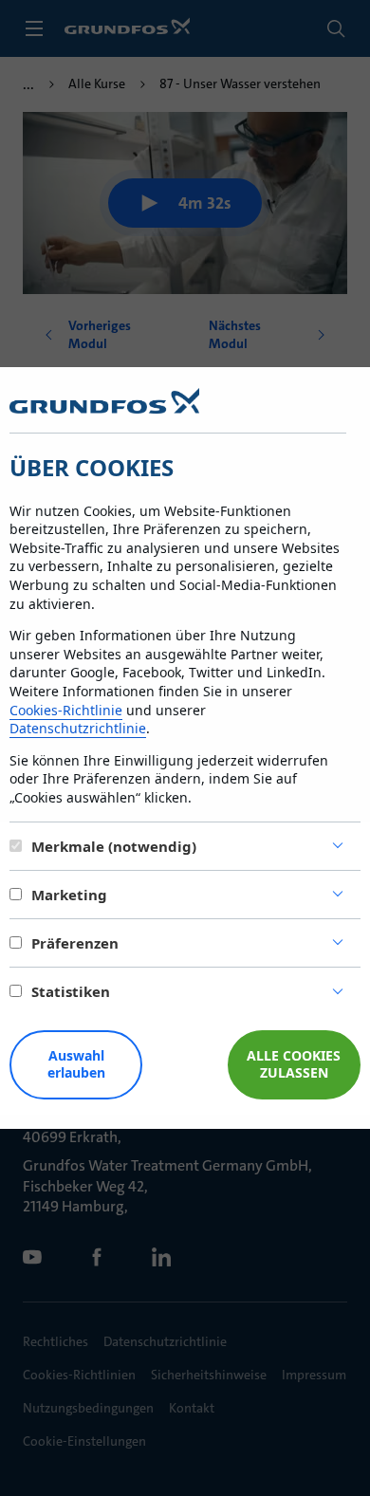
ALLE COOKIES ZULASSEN (294, 1064)
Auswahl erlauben (76, 1064)
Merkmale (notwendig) (113, 846)
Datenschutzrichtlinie (77, 728)
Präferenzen (75, 942)
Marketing (69, 894)
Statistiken (70, 991)
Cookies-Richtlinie (65, 710)
